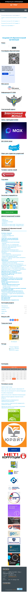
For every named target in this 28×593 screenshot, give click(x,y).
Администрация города (6, 387)
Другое (3, 313)
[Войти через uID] (11, 320)
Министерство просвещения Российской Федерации (13, 390)
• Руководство (4, 275)
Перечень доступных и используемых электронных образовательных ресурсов (13, 407)
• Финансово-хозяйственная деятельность (11, 246)
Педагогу (3, 309)
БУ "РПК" (14, 5)
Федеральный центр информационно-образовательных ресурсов (10, 400)
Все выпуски (14, 341)
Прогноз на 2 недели (14, 350)
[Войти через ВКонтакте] (13, 320)
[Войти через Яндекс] (15, 320)
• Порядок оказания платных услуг (9, 285)
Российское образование (7, 392)
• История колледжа (6, 234)
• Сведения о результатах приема (9, 262)
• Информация (4, 220)
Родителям (4, 311)
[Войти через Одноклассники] (17, 320)
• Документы (4, 223)
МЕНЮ (2, 10)
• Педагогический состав (7, 276)
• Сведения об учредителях (7, 235)
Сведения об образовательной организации (14, 39)
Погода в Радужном (14, 347)
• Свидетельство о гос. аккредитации (10, 244)
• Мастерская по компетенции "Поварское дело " (12, 225)
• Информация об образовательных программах (12, 261)
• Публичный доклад (6, 253)
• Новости (3, 219)
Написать (5, 73)
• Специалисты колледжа (7, 221)
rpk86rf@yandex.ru (12, 576)
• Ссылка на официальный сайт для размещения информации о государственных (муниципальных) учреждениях (12, 293)
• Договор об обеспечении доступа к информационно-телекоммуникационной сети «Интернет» (12, 251)
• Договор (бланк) (5, 287)
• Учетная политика (5, 248)
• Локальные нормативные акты (8, 247)
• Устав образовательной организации (10, 242)
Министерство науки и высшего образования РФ (12, 389)
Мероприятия (4, 306)
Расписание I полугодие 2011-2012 (10, 21)
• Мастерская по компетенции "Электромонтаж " (12, 224)
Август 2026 (14, 367)
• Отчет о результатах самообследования (11, 255)
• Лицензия (3, 243)
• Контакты (4, 237)
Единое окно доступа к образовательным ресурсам (13, 394)
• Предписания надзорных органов (9, 256)
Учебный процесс (5, 307)
